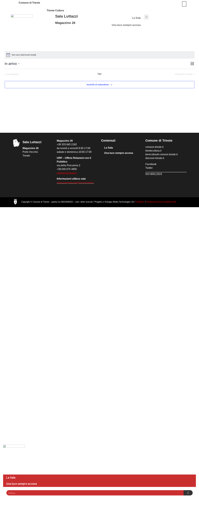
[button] (146, 17)
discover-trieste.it (154, 158)
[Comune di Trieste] (15, 4)
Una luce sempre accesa (126, 25)
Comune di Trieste (29, 2)
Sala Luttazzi (66, 16)
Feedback (140, 202)
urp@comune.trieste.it (67, 173)
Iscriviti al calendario (98, 84)
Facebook (150, 164)
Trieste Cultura (55, 10)
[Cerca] (188, 492)
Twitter (149, 168)
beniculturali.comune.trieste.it (161, 154)
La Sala (136, 18)
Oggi (99, 74)
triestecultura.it (153, 150)
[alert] (99, 55)
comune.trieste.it (154, 147)
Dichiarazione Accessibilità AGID (161, 202)
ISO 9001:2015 (153, 174)
